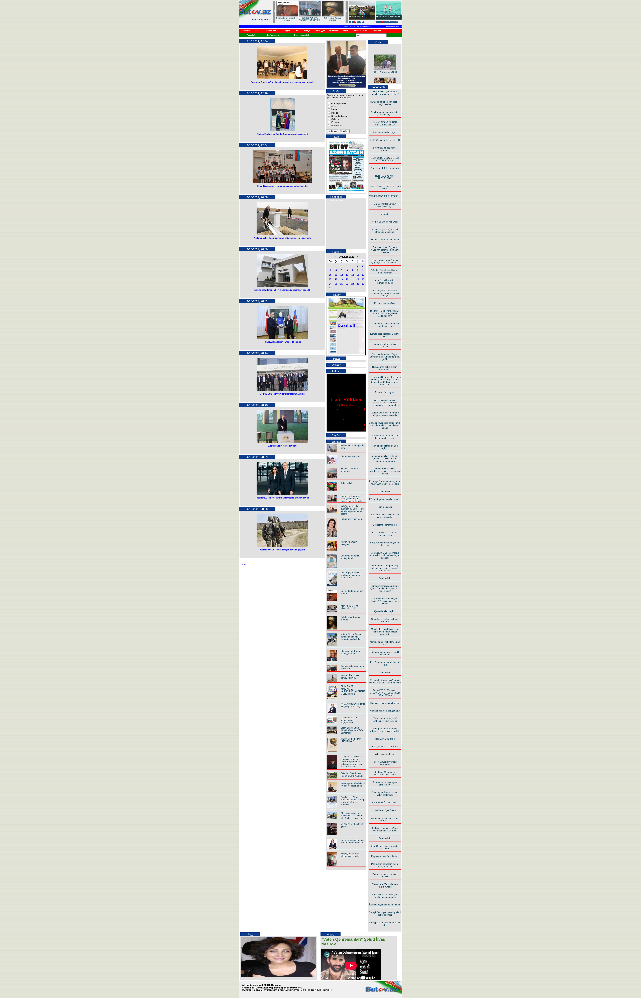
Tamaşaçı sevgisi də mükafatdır (384, 746)
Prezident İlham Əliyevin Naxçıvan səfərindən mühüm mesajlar (385, 250)
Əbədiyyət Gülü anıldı (384, 739)
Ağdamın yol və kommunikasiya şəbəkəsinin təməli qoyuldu (282, 238)
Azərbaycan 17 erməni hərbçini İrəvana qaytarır (282, 550)
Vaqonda (385, 214)
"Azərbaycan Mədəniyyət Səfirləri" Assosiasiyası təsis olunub (385, 601)
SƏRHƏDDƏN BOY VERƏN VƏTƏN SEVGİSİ (385, 159)
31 (330, 288)
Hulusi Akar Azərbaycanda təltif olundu (282, 342)
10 (330, 275)
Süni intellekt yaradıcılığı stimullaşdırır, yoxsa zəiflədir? (384, 92)
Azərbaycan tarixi (339, 103)
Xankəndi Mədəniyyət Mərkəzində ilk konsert (385, 773)
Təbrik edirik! (347, 483)
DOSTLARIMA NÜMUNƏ (385, 60)
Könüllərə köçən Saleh (385, 810)
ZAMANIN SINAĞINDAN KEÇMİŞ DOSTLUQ (353, 705)
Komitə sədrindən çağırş (385, 132)
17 (330, 279)
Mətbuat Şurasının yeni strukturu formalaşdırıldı (282, 394)
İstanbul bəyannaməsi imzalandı (384, 904)
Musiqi (334, 113)
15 (358, 275)
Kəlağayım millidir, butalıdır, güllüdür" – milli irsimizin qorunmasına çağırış (352, 510)
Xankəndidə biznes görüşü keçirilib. (350, 676)
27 (347, 284)
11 (336, 275)
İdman (334, 109)
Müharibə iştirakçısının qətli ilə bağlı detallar (385, 103)
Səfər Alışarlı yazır (385, 83)
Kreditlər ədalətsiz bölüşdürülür (385, 710)
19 (341, 279)
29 (358, 284)
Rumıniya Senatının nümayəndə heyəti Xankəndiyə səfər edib (351, 498)
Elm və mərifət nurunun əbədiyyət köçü (332, 19)
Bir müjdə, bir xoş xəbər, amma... (385, 149)
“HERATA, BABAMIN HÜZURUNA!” (287, 19)
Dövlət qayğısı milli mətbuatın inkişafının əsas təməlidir (351, 575)
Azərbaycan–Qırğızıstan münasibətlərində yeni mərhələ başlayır (384, 293)
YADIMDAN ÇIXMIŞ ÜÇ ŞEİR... (309, 19)
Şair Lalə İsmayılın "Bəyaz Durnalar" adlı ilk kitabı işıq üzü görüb (385, 357)
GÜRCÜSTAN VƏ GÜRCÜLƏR (385, 140)
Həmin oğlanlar (385, 507)
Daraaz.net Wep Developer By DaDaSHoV (279, 987)
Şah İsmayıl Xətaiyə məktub (385, 168)
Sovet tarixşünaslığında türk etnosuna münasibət (353, 841)
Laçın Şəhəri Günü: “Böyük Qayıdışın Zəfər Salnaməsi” (352, 730)
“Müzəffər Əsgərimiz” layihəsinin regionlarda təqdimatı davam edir (282, 82)
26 (341, 284)
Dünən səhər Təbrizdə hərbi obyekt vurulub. (385, 885)
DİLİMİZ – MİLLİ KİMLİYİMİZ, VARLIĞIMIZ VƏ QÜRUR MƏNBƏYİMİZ (353, 690)
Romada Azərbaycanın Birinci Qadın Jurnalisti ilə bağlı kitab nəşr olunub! (384, 588)
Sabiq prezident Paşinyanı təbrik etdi (384, 923)
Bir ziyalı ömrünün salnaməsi (349, 469)
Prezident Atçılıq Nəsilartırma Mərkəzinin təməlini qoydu (282, 498)
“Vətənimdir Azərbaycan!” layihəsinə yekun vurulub (385, 719)
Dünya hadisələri (339, 116)
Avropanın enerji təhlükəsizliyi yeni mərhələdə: (384, 515)
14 (352, 275)
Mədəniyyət (337, 125)
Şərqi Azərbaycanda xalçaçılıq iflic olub (384, 543)
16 (363, 275)
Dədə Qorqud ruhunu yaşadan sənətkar (384, 847)
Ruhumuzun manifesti (351, 519)
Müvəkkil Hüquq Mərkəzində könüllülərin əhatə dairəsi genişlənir (384, 631)
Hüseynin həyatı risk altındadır (385, 703)
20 (347, 279)
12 (341, 275)
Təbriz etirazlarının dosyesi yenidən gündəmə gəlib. (385, 895)
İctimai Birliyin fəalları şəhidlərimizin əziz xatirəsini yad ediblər (351, 636)
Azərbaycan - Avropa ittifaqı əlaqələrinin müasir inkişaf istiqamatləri (384, 568)
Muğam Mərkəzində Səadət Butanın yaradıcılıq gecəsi (282, 134)
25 (336, 284)
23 (363, 279)
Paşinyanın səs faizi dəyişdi (384, 856)
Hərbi (333, 106)
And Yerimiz (354, 16)
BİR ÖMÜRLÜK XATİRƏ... (385, 802)
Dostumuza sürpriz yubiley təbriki (333, 26)
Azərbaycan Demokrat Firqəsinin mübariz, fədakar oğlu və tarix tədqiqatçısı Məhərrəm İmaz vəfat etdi (351, 761)
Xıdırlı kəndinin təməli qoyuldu (282, 446)
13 (347, 275)
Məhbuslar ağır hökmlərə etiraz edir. (385, 643)
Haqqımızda (264, 19)
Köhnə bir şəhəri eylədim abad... (384, 499)
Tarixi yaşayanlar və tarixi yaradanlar (384, 763)
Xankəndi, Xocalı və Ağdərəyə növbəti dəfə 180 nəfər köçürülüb (385, 681)
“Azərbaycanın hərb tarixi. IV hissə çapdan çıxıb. (353, 784)
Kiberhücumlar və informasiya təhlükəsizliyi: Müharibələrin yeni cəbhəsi (390, 26)
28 (352, 284)
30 (363, 284)
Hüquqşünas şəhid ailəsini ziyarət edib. (350, 854)
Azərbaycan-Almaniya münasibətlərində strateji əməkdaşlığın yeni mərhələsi (352, 801)
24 (330, 284)
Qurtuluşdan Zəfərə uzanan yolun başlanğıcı (385, 793)
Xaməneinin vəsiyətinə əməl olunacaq (384, 819)
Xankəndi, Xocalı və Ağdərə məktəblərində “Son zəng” (384, 829)
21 (352, 279)
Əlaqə (255, 19)
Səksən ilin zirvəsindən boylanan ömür (385, 187)
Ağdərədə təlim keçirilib (385, 611)
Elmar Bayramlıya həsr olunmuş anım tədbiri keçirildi (282, 186)
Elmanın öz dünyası (350, 456)
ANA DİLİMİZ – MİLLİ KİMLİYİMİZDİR (351, 607)
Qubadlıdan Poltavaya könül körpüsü (384, 620)
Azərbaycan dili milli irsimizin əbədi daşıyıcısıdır (350, 720)
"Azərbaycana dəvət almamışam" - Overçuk (386, 17)
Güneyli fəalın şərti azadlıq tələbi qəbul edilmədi (385, 913)
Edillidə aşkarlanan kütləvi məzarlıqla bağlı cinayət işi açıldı (282, 290)
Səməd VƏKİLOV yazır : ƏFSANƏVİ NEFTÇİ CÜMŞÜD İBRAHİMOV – (385, 693)
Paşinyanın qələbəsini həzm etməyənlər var (384, 865)
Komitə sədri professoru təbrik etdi (384, 335)
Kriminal (335, 122)
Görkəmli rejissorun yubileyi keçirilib (384, 875)
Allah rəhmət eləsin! (384, 754)
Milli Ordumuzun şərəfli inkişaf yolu (384, 663)
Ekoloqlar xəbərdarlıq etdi (385, 525)
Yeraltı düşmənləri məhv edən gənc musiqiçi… (384, 113)
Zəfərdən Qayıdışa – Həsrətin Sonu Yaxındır (352, 774)
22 (358, 279)
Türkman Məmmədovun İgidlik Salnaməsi (384, 653)
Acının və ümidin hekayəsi (349, 543)
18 (336, 279)
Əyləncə (335, 119)
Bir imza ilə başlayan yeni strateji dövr (384, 783)
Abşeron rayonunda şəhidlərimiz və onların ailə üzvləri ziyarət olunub (353, 815)
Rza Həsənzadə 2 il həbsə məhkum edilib (384, 533)
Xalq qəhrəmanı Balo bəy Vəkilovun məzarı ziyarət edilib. (385, 729)
